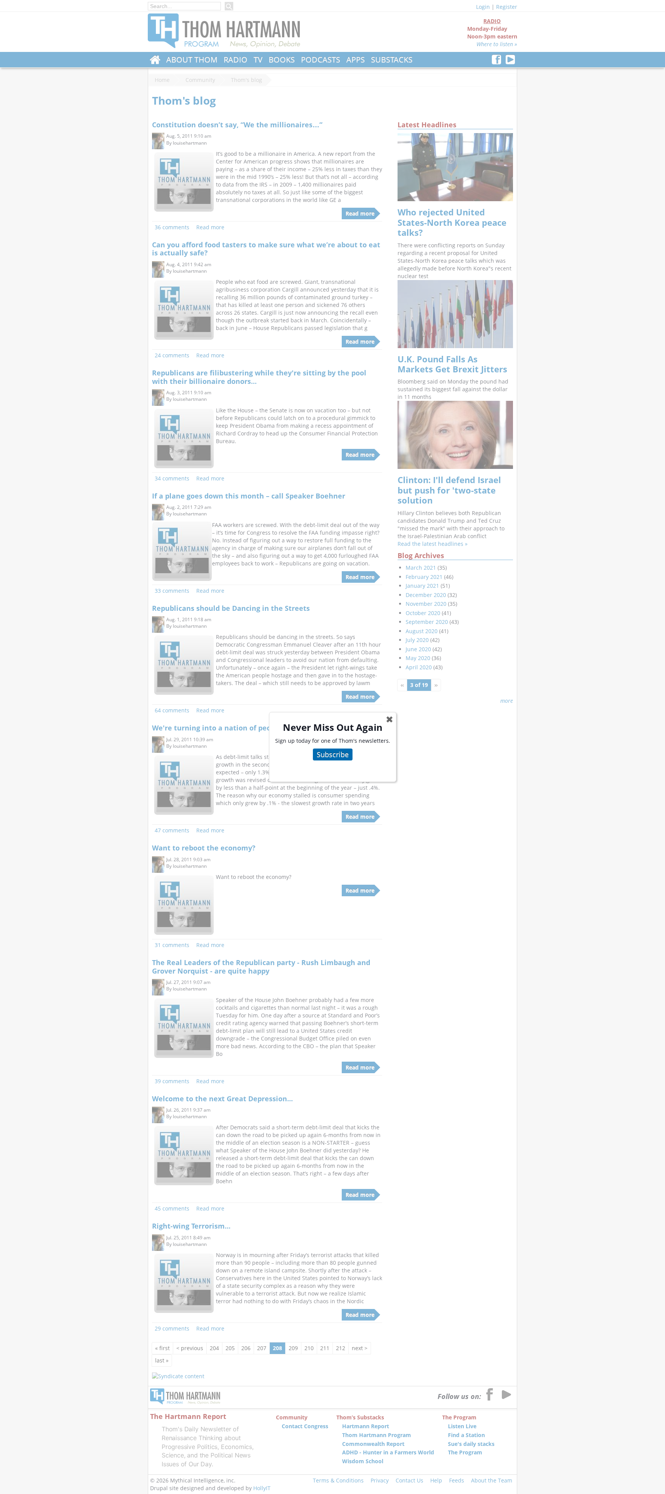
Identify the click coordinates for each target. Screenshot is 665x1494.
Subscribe (333, 754)
